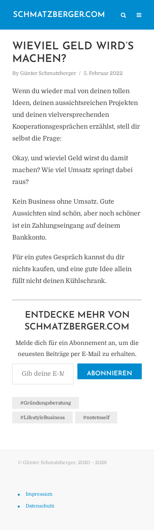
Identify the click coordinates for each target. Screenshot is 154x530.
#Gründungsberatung (45, 403)
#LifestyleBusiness (42, 417)
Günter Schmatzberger (48, 73)
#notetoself (96, 417)
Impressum (39, 494)
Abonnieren (109, 374)
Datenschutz (40, 506)
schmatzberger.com (59, 15)
